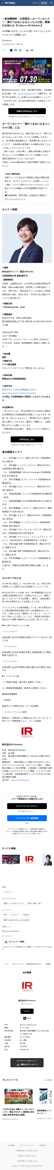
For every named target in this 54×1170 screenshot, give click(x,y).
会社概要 (11, 1145)
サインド (14, 915)
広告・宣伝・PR (34, 903)
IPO (5, 915)
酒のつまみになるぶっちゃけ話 (16, 920)
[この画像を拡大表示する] (11, 860)
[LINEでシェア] (20, 50)
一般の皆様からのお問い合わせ (27, 1161)
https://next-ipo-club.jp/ (10, 931)
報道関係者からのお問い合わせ (27, 1150)
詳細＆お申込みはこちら (27, 111)
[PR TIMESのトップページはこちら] (10, 3)
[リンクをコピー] (32, 50)
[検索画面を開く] (51, 2)
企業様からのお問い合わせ (27, 1156)
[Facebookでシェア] (16, 50)
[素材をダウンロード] (27, 50)
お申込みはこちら (27, 439)
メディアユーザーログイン (27, 806)
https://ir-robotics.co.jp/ (20, 780)
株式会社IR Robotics (33, 964)
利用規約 (43, 1145)
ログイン (36, 3)
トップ (6, 964)
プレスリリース (17, 964)
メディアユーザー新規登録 (27, 818)
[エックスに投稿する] (11, 50)
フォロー (27, 1011)
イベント (7, 892)
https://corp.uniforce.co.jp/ (15, 199)
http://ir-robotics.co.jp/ (26, 93)
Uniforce (26, 915)
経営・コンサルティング (13, 903)
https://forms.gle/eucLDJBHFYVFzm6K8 (19, 393)
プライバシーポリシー (27, 1145)
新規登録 (44, 3)
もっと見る (48, 1080)
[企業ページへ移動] (27, 987)
